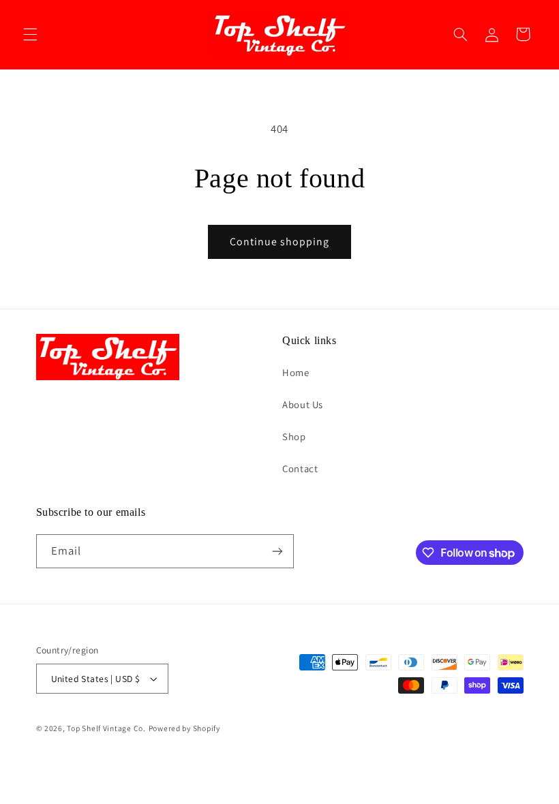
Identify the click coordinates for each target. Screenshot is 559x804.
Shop (294, 436)
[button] (30, 34)
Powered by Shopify (184, 728)
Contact (300, 468)
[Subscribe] (276, 551)
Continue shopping (280, 241)
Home (295, 372)
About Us (302, 404)
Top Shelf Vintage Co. (106, 728)
